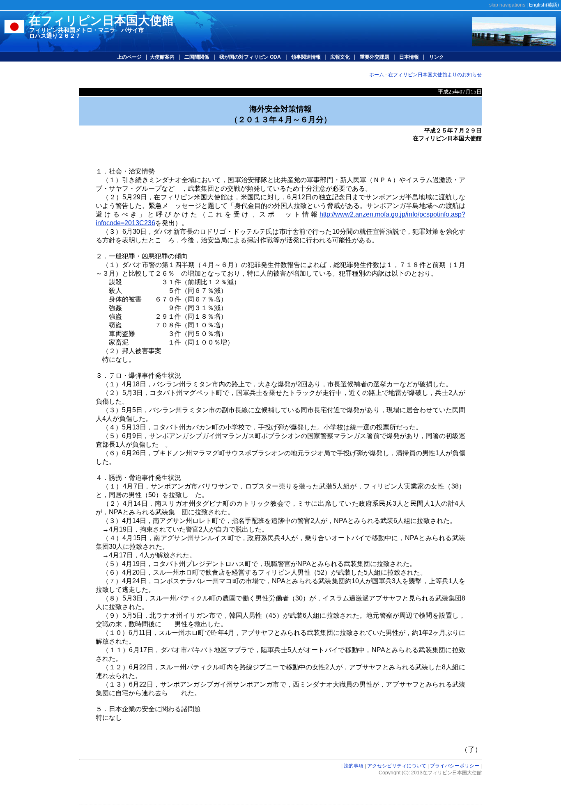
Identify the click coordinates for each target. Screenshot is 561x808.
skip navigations (507, 4)
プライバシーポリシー (455, 766)
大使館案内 (162, 57)
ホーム (377, 75)
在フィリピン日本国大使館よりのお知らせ (435, 75)
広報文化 (340, 57)
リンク (436, 57)
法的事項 (354, 766)
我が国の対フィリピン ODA (250, 57)
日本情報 (408, 57)
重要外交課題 (374, 57)
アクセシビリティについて (397, 766)
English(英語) (544, 4)
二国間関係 (196, 57)
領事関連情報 (306, 57)
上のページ (130, 57)
